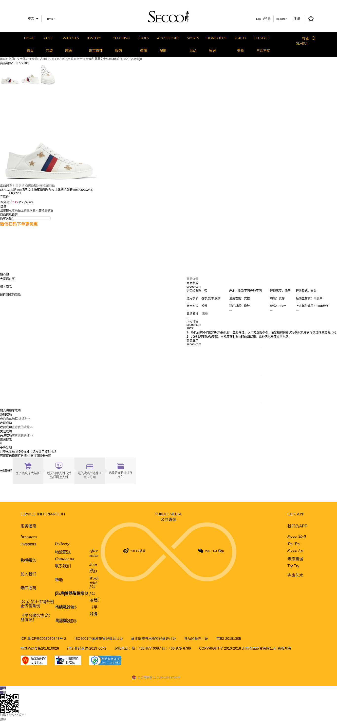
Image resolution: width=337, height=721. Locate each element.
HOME (29, 38)
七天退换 (18, 185)
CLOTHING (121, 38)
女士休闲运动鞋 (27, 59)
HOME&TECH (216, 38)
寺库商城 (295, 559)
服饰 (118, 50)
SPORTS (193, 38)
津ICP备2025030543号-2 (46, 638)
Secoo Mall (296, 537)
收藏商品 (49, 185)
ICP (23, 638)
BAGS (48, 38)
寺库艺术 (295, 575)
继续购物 (24, 419)
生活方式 (263, 50)
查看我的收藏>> (22, 427)
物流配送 (63, 552)
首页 (30, 50)
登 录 (267, 18)
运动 (192, 50)
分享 (40, 185)
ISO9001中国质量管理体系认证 (99, 638)
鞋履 (143, 50)
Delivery (62, 544)
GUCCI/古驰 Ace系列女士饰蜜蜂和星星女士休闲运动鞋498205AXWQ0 (95, 59)
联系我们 (63, 566)
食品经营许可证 (196, 638)
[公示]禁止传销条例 (37, 602)
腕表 (68, 50)
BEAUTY (240, 38)
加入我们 (28, 574)
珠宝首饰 (96, 50)
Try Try (293, 544)
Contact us (64, 559)
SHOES (143, 38)
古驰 (43, 59)
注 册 (297, 18)
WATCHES (71, 38)
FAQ (93, 572)
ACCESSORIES (168, 38)
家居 (212, 50)
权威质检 (31, 185)
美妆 (240, 50)
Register (281, 18)
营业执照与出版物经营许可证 (153, 638)
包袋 (49, 50)
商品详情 (192, 279)
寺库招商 (28, 588)
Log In (260, 18)
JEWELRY (93, 38)
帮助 (59, 580)
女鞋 (11, 59)
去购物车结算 (9, 419)
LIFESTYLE (261, 38)
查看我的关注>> (22, 435)
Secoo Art (295, 551)
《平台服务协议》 (36, 615)
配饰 (162, 50)
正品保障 (6, 185)
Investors (28, 537)
